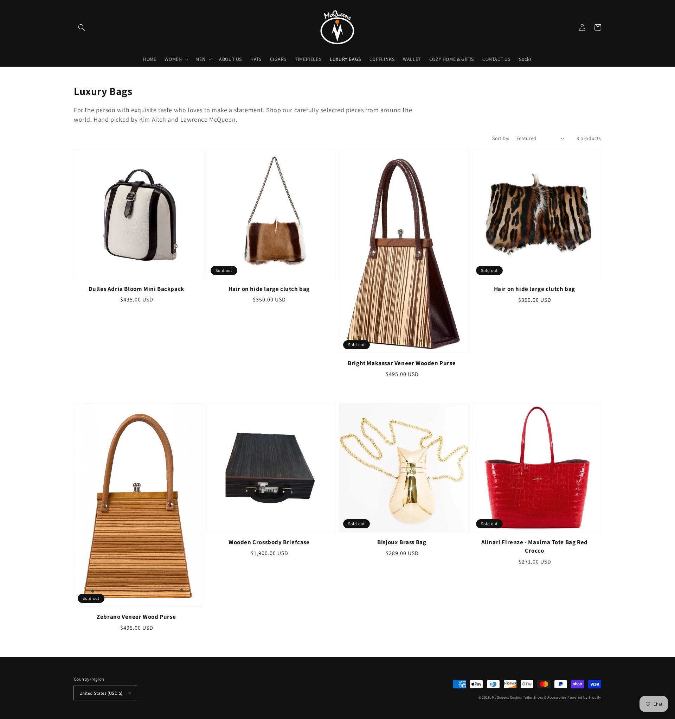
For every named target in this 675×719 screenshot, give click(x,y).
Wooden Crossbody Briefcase (269, 542)
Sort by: (500, 138)
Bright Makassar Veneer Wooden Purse (402, 363)
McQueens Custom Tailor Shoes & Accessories (529, 697)
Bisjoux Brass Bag (401, 542)
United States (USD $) (100, 693)
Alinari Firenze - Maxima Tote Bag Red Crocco (534, 546)
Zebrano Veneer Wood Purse (136, 617)
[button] (81, 27)
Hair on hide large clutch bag (269, 289)
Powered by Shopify (584, 697)
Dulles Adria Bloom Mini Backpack (136, 289)
